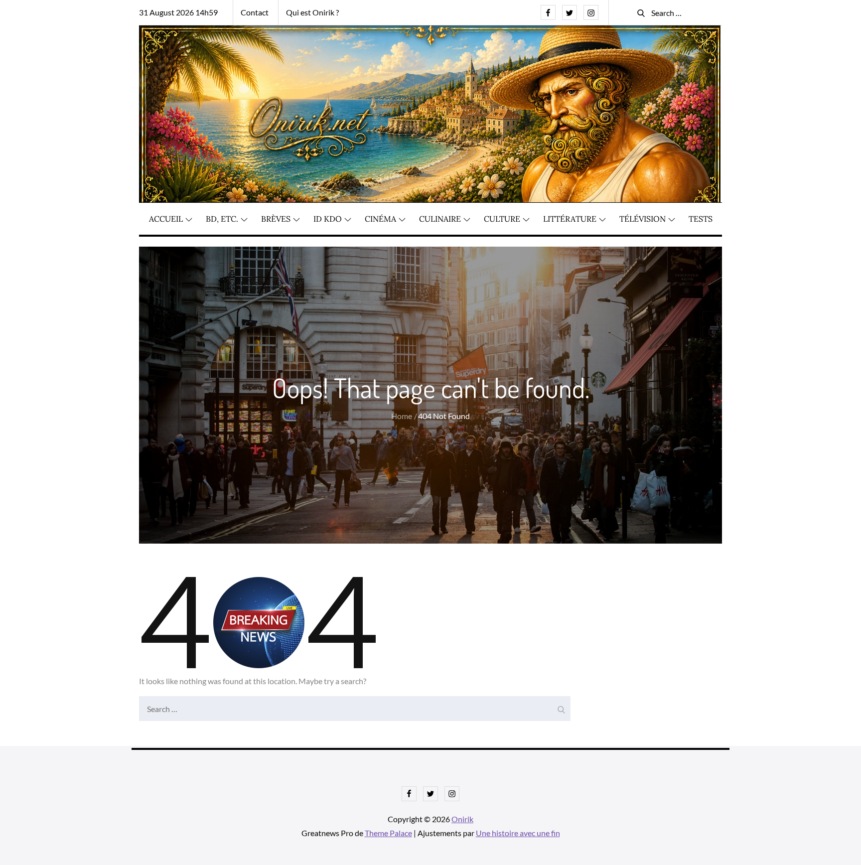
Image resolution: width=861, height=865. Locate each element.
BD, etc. (222, 219)
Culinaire (440, 219)
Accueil (166, 219)
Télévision (642, 219)
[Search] (561, 706)
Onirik (462, 819)
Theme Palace (388, 833)
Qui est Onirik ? (312, 12)
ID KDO (327, 219)
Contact (255, 12)
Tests (701, 219)
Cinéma (380, 219)
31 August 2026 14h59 (178, 12)
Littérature (569, 219)
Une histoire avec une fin (518, 833)
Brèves (275, 219)
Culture (502, 219)
